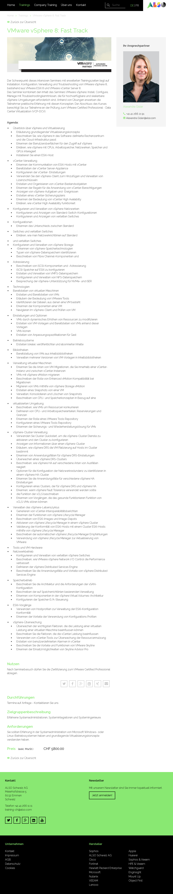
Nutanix (93, 876)
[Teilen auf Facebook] (72, 683)
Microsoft (95, 872)
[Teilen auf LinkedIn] (89, 683)
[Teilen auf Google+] (81, 683)
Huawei (133, 855)
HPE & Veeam (137, 863)
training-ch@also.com (18, 809)
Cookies (10, 868)
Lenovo (93, 884)
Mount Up (135, 876)
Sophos (93, 851)
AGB (8, 859)
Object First (136, 880)
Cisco (92, 859)
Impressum (12, 855)
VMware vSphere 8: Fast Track (49, 15)
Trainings (24, 5)
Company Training (45, 5)
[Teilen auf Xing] (97, 683)
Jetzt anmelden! (102, 795)
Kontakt (81, 5)
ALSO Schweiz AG (100, 855)
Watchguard (136, 868)
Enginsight (135, 872)
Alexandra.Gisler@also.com (141, 118)
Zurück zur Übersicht (23, 22)
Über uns (66, 5)
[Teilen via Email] (106, 683)
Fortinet (93, 863)
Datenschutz (12, 863)
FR (137, 5)
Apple (132, 851)
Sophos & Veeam (139, 859)
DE (132, 5)
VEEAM (93, 880)
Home (11, 5)
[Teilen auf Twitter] (64, 683)
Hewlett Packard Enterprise (105, 868)
